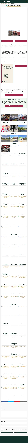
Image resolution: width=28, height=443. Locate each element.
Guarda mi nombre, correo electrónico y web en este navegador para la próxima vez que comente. (14, 430)
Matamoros (9, 3)
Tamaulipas (6, 3)
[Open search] (26, 1)
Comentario (3, 409)
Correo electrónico (4, 421)
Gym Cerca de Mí (2, 3)
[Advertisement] (14, 19)
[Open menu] (1, 1)
